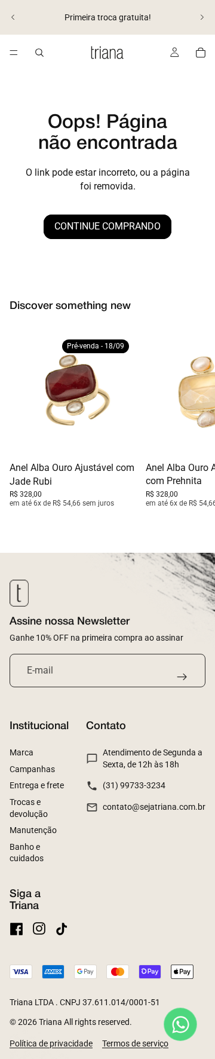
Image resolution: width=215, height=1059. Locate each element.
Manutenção (33, 830)
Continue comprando (107, 226)
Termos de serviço (135, 1043)
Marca (21, 752)
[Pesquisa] (39, 52)
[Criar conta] (182, 677)
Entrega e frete (37, 785)
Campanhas (32, 769)
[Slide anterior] (13, 17)
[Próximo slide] (202, 17)
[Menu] (13, 52)
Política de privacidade (51, 1043)
